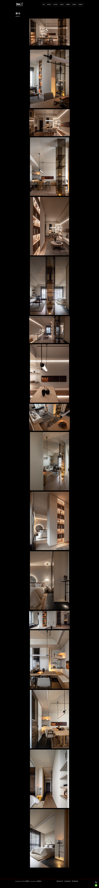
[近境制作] (19, 4)
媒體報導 (68, 4)
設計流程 (55, 4)
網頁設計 (39, 881)
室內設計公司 (60, 881)
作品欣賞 (61, 4)
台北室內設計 (67, 881)
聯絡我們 (80, 4)
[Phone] (96, 882)
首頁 (44, 4)
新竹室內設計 (75, 881)
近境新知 (74, 4)
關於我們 (49, 4)
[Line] (96, 885)
